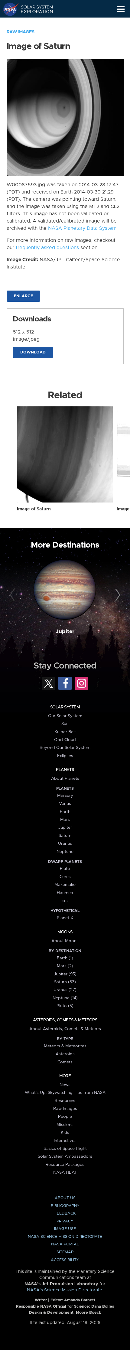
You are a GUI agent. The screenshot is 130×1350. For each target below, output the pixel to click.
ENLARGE (23, 296)
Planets (65, 770)
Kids (65, 1132)
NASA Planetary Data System (82, 228)
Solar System (65, 707)
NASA (8, 9)
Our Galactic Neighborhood (33, 23)
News (65, 1085)
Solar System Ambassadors (65, 1156)
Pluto (65, 869)
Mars (65, 820)
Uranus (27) (65, 990)
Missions (65, 1125)
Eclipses (65, 756)
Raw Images (20, 32)
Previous (13, 595)
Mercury (65, 796)
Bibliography (65, 1206)
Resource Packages (65, 1165)
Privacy (65, 1221)
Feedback (65, 1213)
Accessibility (65, 1260)
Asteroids (65, 1054)
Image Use (65, 1229)
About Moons (65, 941)
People (65, 1116)
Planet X (65, 918)
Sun (65, 724)
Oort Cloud (65, 740)
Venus (65, 804)
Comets (65, 1062)
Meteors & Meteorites (65, 1046)
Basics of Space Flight (65, 1149)
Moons (64, 932)
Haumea (65, 893)
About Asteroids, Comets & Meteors (65, 1029)
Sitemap (65, 1252)
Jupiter (65, 631)
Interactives (65, 1141)
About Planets (65, 778)
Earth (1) (65, 958)
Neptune (65, 852)
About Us (65, 1198)
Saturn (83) (65, 982)
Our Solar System (65, 716)
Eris (65, 901)
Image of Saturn (34, 509)
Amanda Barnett (79, 1300)
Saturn (65, 836)
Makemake (65, 885)
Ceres (65, 877)
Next (117, 595)
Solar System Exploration (33, 9)
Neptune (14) (65, 998)
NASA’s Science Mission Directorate (64, 1290)
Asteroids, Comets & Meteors (65, 1020)
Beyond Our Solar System (65, 748)
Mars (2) (65, 966)
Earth (65, 812)
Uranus (65, 843)
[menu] (121, 9)
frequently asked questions (47, 247)
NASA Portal (65, 1244)
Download (33, 352)
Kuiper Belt (65, 732)
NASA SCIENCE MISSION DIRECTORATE (65, 1237)
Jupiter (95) (65, 974)
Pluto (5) (65, 1006)
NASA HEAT (65, 1172)
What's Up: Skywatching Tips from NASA (65, 1093)
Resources (65, 1101)
